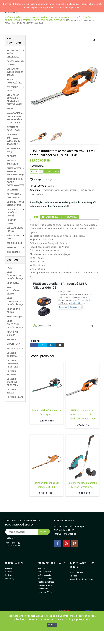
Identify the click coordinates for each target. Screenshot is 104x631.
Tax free (73, 576)
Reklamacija (43, 589)
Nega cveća (13, 283)
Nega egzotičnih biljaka (13, 290)
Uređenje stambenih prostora (12, 382)
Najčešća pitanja (45, 578)
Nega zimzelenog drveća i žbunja (15, 324)
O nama (8, 568)
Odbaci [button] (77, 8)
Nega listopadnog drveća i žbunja (15, 301)
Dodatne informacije (52, 217)
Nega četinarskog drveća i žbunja (15, 275)
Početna (9, 17)
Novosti (11, 339)
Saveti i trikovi (15, 348)
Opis (35, 217)
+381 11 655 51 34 (12, 543)
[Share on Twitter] (42, 345)
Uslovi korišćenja (45, 592)
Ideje (9, 267)
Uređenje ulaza (15, 397)
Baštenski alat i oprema (27, 17)
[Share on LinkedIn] (51, 345)
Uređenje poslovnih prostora (13, 363)
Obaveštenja (13, 344)
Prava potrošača (45, 585)
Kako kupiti (43, 568)
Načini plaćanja (44, 575)
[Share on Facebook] (34, 345)
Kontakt (8, 572)
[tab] (35, 217)
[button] (94, 39)
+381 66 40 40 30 (12, 546)
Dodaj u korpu (52, 171)
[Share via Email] (60, 345)
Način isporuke (44, 572)
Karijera (8, 575)
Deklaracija (71, 217)
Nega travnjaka (15, 316)
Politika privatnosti (46, 582)
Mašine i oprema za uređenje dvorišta (59, 17)
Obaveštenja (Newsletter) (81, 579)
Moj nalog (9, 578)
